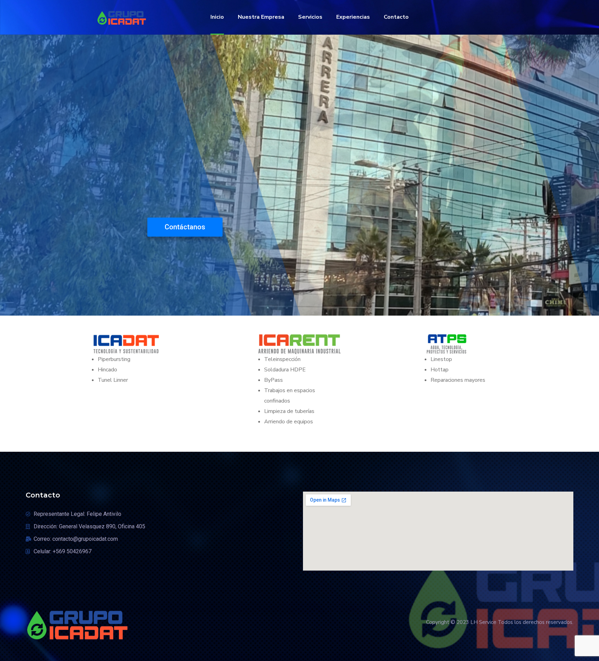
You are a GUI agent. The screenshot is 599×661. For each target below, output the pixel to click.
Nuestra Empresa (261, 17)
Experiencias (353, 17)
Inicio (217, 17)
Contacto (396, 17)
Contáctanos (185, 227)
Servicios (310, 17)
